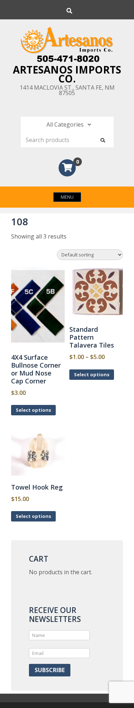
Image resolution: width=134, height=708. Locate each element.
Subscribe (50, 670)
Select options (33, 410)
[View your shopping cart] (67, 169)
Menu (67, 197)
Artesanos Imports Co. (67, 74)
